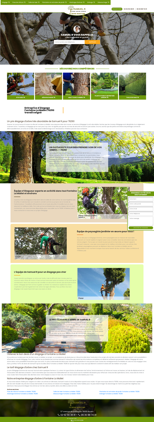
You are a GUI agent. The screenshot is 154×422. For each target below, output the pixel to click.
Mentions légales (82, 418)
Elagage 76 (6, 2)
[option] (21, 86)
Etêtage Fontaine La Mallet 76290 (111, 394)
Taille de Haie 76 (33, 2)
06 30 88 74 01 (88, 414)
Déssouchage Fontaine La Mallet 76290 (66, 394)
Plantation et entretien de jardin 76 (54, 2)
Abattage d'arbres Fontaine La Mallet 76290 (22, 394)
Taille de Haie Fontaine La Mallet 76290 (66, 392)
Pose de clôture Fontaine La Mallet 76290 (21, 392)
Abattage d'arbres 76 (76, 2)
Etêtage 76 (91, 2)
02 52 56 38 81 (68, 414)
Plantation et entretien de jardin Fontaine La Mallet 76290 (119, 392)
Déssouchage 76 (103, 2)
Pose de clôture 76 (18, 2)
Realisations (117, 9)
